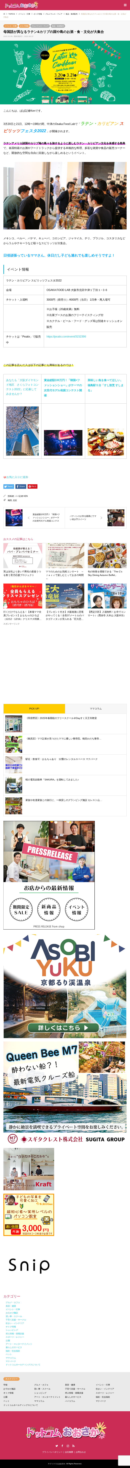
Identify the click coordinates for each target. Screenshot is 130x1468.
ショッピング (40, 1393)
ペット (6, 1401)
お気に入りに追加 (17, 477)
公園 (5, 1397)
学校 (5, 1385)
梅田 (10, 500)
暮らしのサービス (73, 1397)
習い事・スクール (42, 1389)
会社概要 (69, 1452)
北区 (15, 500)
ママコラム (96, 708)
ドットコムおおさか (57, 1464)
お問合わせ (81, 1452)
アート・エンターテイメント (47, 1397)
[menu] (125, 5)
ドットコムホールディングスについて (20, 1405)
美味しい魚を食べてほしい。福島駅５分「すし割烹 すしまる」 (106, 385)
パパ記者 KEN (21, 496)
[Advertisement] (65, 662)
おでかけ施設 (9, 1389)
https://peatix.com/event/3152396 (66, 336)
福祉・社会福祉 (103, 1397)
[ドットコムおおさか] (21, 5)
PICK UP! (34, 708)
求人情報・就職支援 (74, 1393)
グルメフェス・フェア (40, 26)
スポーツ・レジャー (105, 1393)
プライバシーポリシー (52, 1452)
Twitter (57, 1446)
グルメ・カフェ (41, 1385)
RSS (73, 1446)
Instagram (68, 1446)
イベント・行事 (11, 26)
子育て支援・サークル (75, 1389)
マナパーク (101, 1401)
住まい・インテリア (105, 1389)
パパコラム (70, 1401)
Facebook (62, 1446)
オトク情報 (24, 26)
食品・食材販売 (58, 26)
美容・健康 (70, 1385)
